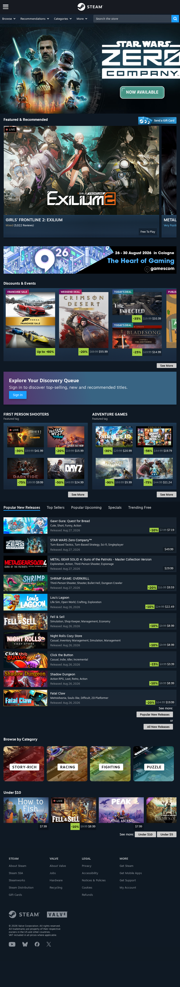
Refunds (87, 894)
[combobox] (132, 18)
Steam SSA (16, 873)
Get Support (128, 880)
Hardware (56, 880)
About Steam (17, 865)
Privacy (86, 865)
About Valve (58, 865)
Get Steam (126, 865)
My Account (128, 887)
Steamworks (17, 880)
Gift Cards (15, 894)
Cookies (87, 887)
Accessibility (90, 873)
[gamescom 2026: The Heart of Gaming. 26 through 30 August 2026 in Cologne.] (90, 260)
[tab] (22, 508)
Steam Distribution (21, 887)
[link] (30, 324)
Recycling (56, 887)
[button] (9, 19)
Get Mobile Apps (131, 873)
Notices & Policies (94, 880)
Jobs (53, 873)
